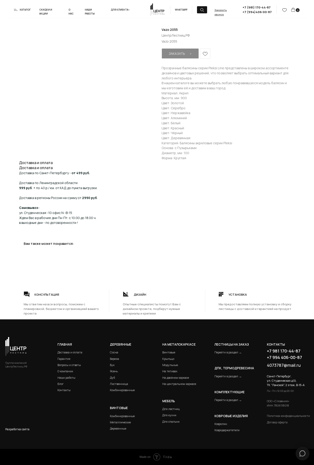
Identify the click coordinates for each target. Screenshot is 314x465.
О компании (65, 371)
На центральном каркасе (179, 384)
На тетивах (169, 371)
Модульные (170, 365)
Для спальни (171, 422)
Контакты (64, 390)
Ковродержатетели (227, 430)
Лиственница (119, 384)
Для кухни (169, 415)
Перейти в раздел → (228, 352)
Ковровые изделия (231, 416)
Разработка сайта (17, 429)
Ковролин (220, 424)
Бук (112, 365)
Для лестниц (171, 409)
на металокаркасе (179, 344)
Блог (60, 384)
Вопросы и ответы (69, 365)
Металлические (120, 422)
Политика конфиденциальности (288, 416)
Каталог (25, 9)
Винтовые (168, 352)
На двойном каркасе (175, 378)
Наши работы (66, 378)
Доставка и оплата (69, 352)
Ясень (114, 371)
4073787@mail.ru (284, 365)
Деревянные (120, 344)
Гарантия (63, 359)
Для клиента (119, 9)
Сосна (114, 352)
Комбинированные (122, 390)
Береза (114, 359)
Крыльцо (168, 359)
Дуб (112, 378)
